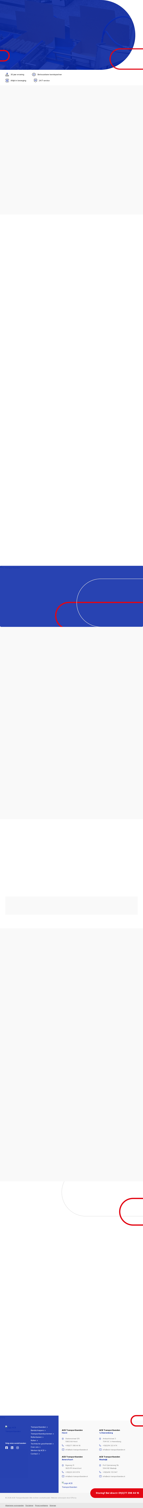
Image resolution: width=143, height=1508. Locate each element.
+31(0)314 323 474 (110, 1445)
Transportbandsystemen (75, 6)
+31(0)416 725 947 (110, 1472)
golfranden (119, 295)
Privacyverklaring (41, 1505)
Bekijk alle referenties (118, 875)
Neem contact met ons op (31, 421)
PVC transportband (115, 254)
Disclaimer (29, 1505)
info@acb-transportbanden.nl (120, 1266)
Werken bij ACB (38, 1450)
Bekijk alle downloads (87, 812)
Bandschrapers (61, 6)
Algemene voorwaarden (14, 1505)
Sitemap (53, 1505)
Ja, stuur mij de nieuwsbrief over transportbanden (111, 177)
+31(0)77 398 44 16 (72, 1445)
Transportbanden (39, 6)
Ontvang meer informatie (110, 194)
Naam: (99, 124)
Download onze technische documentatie (114, 306)
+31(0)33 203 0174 (72, 1472)
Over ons (35, 1447)
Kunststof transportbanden (37, 103)
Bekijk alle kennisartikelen (55, 812)
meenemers (137, 291)
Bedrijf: (99, 137)
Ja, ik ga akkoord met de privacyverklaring (115, 167)
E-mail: (99, 150)
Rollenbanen (90, 6)
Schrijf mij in (107, 784)
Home (7, 103)
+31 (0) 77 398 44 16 (115, 1262)
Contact (34, 1454)
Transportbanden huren (131, 6)
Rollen (50, 6)
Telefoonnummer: (31, 1247)
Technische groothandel (104, 6)
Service (118, 6)
